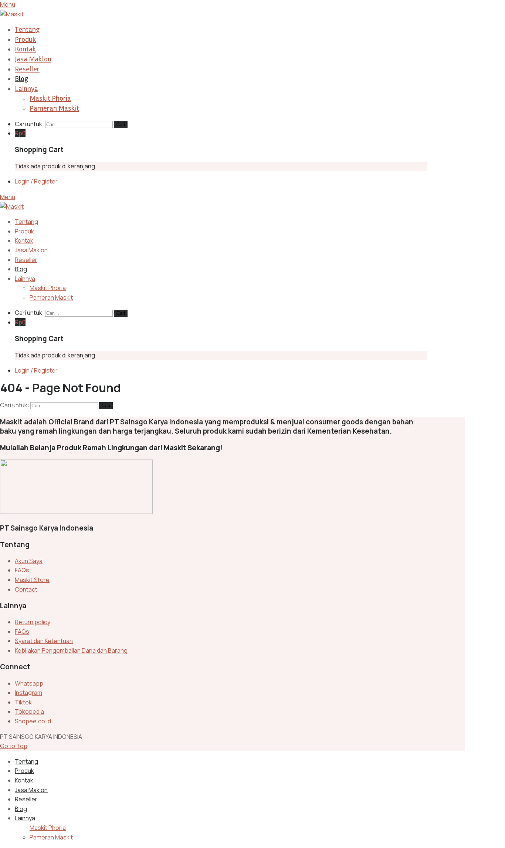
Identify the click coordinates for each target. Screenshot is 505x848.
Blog (21, 78)
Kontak (25, 49)
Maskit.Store (32, 580)
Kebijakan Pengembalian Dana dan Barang (71, 650)
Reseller (27, 69)
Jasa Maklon (33, 59)
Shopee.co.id (33, 721)
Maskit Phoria (50, 98)
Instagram (28, 693)
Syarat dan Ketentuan (44, 641)
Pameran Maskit (54, 108)
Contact (26, 589)
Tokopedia (29, 711)
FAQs (22, 570)
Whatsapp (29, 683)
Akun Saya (29, 561)
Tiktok (23, 702)
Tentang (27, 29)
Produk (25, 39)
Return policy (32, 622)
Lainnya (26, 88)
